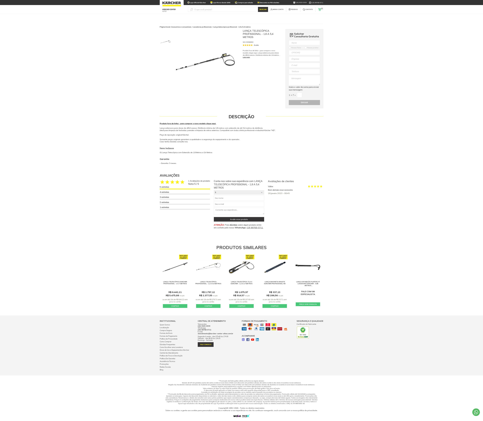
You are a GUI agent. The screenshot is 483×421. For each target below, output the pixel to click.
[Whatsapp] (476, 412)
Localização (164, 327)
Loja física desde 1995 (221, 3)
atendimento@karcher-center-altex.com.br (215, 334)
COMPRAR (175, 306)
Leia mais (246, 57)
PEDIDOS (294, 9)
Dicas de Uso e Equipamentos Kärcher (174, 350)
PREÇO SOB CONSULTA (308, 304)
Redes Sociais (165, 367)
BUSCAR (263, 9)
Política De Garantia (167, 359)
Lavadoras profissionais (202, 27)
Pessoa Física (296, 48)
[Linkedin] (257, 340)
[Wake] (237, 416)
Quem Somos (165, 325)
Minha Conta (278, 9)
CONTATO (309, 9)
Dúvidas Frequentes (167, 344)
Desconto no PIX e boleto (269, 3)
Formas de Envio (166, 333)
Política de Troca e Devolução (171, 356)
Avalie (256, 45)
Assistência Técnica (167, 361)
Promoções (164, 364)
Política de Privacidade (168, 339)
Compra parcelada (245, 3)
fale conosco (205, 344)
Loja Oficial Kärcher (198, 3)
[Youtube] (252, 340)
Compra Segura (166, 330)
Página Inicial (165, 27)
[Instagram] (243, 340)
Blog (161, 370)
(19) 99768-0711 (317, 3)
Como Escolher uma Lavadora (171, 347)
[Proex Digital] (246, 417)
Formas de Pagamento (168, 336)
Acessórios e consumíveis (181, 27)
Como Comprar (165, 342)
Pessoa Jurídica (312, 48)
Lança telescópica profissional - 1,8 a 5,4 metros (232, 27)
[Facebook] (247, 340)
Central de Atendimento (169, 353)
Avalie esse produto (239, 219)
